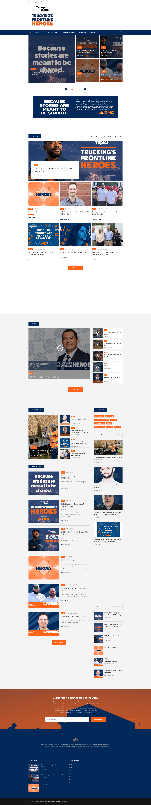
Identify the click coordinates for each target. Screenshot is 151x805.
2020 (86, 136)
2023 (103, 136)
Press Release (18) (99, 423)
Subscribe (98, 719)
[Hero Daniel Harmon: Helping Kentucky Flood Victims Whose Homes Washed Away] (65, 431)
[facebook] (30, 2)
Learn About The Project (87, 32)
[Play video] (60, 348)
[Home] (42, 16)
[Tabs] (75, 161)
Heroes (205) (109, 416)
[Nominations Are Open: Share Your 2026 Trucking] (43, 483)
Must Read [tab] (115, 435)
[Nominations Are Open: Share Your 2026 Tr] (33, 768)
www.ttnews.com (62, 801)
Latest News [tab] (101, 607)
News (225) (113, 419)
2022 (97, 136)
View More (75, 268)
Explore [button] (37, 32)
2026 (120, 136)
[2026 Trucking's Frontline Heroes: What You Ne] (43, 539)
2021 (92, 136)
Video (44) (117, 426)
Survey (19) (109, 426)
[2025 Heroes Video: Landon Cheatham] (43, 624)
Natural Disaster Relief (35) (101, 419)
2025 (114, 136)
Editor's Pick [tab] (115, 607)
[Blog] (43, 194)
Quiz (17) (109, 423)
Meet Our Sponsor (69, 32)
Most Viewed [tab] (101, 435)
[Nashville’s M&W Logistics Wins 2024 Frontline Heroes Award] (65, 454)
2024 (109, 136)
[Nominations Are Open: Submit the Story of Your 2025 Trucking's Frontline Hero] (65, 442)
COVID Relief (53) (99, 416)
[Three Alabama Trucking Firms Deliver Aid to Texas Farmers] (108, 447)
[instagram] (41, 2)
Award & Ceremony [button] (51, 32)
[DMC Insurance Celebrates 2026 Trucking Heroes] (43, 511)
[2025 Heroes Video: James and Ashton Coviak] (43, 595)
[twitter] (36, 2)
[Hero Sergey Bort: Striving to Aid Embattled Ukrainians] (65, 419)
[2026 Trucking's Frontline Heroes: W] (33, 778)
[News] (43, 437)
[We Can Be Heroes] (43, 567)
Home (30, 32)
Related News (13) (99, 426)
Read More (37, 175)
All (81, 136)
